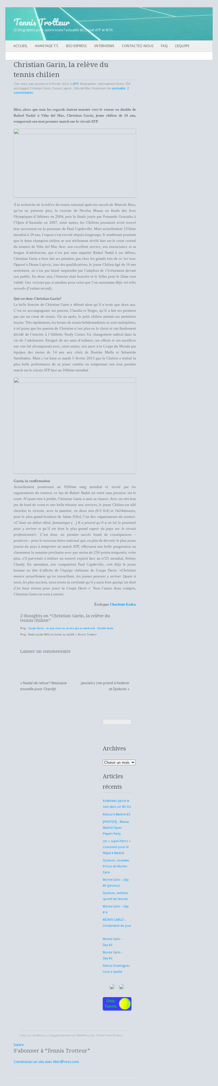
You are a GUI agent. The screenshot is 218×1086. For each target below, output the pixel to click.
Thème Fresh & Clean (109, 1035)
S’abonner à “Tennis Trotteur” (52, 1051)
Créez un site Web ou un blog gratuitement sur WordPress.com (57, 1035)
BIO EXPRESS (76, 46)
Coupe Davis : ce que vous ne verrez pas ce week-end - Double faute (70, 628)
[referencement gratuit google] (123, 991)
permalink (118, 88)
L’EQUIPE (182, 46)
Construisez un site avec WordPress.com (46, 1062)
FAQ (164, 46)
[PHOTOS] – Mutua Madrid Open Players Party (116, 828)
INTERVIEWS (104, 46)
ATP (75, 83)
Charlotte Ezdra (123, 604)
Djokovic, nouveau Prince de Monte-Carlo (116, 866)
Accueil (20, 46)
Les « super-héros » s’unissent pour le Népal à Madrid (117, 847)
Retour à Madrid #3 (116, 814)
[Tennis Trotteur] (88, 23)
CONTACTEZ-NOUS (138, 46)
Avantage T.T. (47, 46)
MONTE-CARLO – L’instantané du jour (117, 926)
